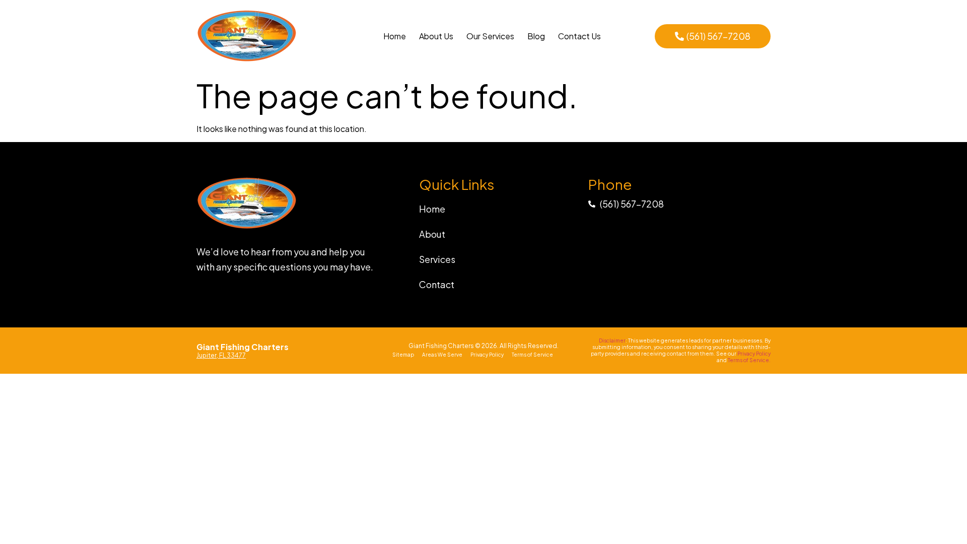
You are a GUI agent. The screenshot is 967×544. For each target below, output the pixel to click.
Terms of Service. (749, 360)
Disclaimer (612, 340)
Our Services (490, 36)
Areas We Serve (442, 355)
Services (437, 259)
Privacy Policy (487, 355)
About (432, 234)
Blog (536, 36)
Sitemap (403, 355)
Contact (436, 284)
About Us (436, 36)
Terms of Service (532, 355)
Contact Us (579, 36)
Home (394, 36)
